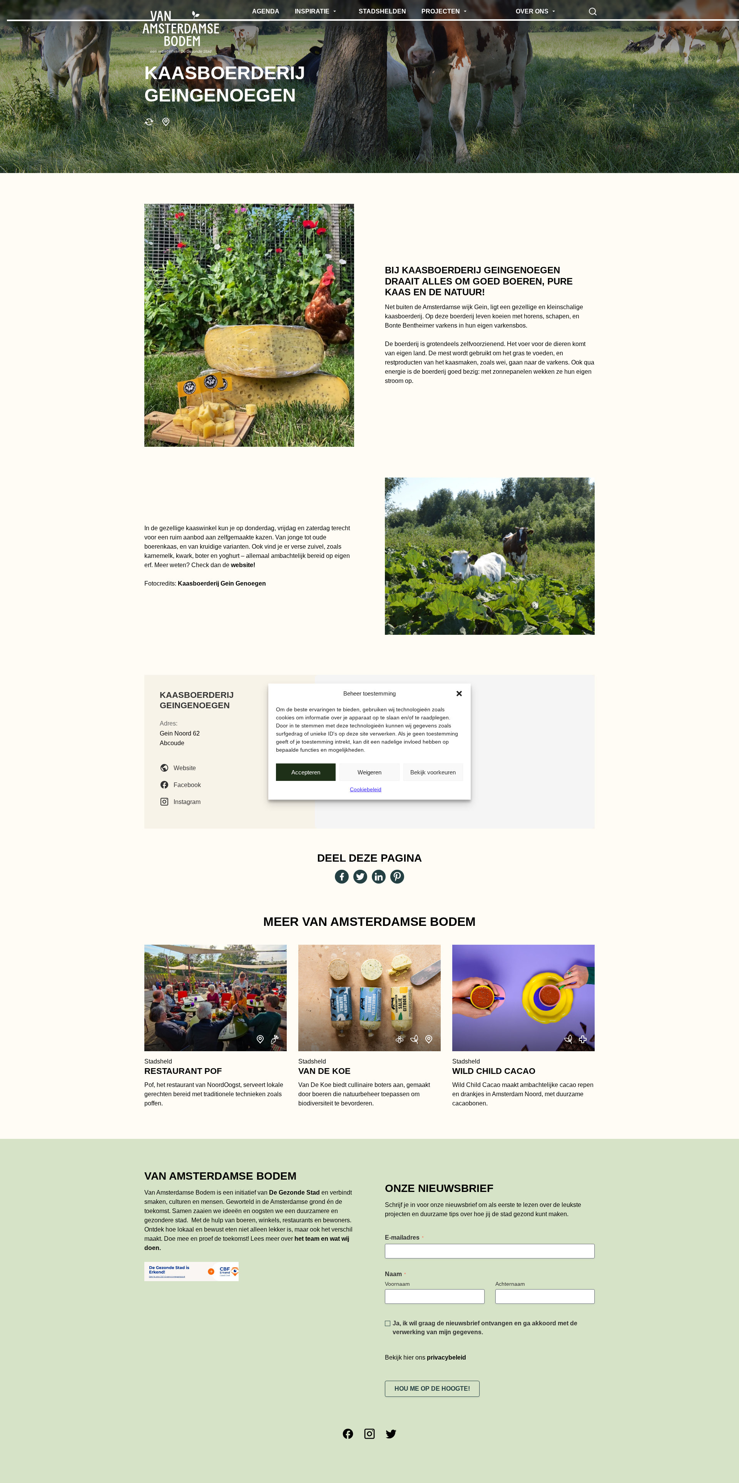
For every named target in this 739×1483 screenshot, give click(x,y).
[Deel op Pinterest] (397, 877)
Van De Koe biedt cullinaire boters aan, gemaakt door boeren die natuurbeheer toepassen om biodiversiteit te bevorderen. (364, 1082)
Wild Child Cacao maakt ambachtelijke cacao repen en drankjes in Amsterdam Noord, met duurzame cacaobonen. (523, 1082)
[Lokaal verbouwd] (166, 121)
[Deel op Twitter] (360, 877)
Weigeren (369, 772)
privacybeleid (446, 1357)
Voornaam (397, 1284)
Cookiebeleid (365, 789)
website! (242, 565)
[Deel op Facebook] (342, 877)
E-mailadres (404, 1237)
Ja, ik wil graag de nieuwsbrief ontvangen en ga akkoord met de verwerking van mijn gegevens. (485, 1327)
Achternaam (510, 1284)
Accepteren (305, 772)
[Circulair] (149, 121)
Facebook (187, 784)
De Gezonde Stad (294, 1192)
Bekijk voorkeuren (433, 772)
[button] (459, 693)
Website (185, 767)
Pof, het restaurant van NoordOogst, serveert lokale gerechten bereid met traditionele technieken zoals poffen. (213, 1082)
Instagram (187, 801)
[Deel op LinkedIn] (379, 877)
